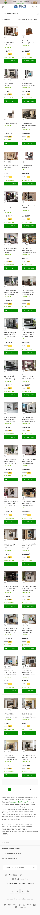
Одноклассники (22, 891)
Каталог (5, 843)
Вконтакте (12, 891)
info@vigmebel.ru (21, 879)
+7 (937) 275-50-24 (15, 875)
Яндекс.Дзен (28, 891)
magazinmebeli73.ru (17, 802)
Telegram (17, 891)
